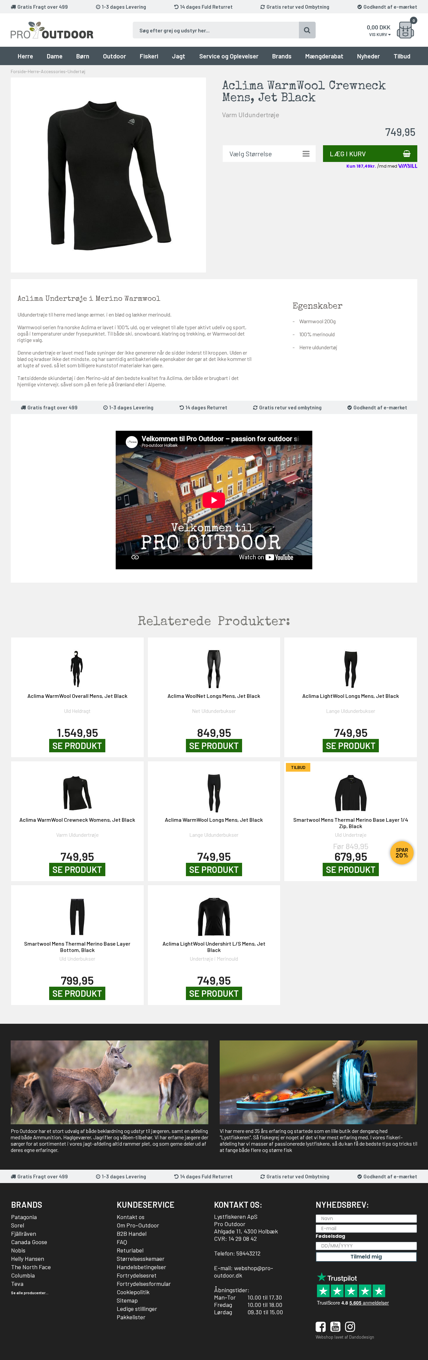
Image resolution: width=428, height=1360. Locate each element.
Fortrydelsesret (136, 1275)
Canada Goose (29, 1241)
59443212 (248, 1253)
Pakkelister (131, 1317)
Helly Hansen (27, 1258)
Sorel (17, 1225)
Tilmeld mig (366, 1256)
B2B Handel (131, 1233)
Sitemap (127, 1300)
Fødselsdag (330, 1236)
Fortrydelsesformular (144, 1283)
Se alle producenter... (29, 1293)
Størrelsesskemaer (141, 1258)
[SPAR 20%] (350, 789)
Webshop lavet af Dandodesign (345, 1337)
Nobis (18, 1250)
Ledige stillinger (137, 1308)
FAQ (122, 1241)
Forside (18, 71)
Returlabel (130, 1250)
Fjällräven (23, 1233)
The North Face (31, 1267)
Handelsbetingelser (141, 1267)
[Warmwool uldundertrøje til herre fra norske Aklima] (108, 174)
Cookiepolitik (133, 1292)
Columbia (23, 1275)
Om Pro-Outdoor (138, 1225)
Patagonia (24, 1216)
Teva (17, 1283)
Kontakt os (130, 1216)
